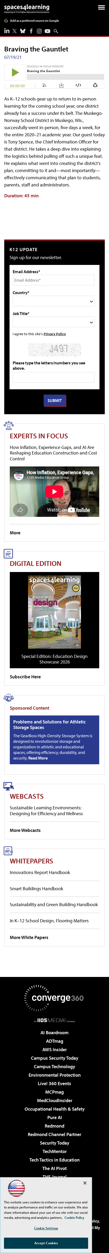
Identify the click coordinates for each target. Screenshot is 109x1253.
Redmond (54, 1126)
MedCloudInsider (54, 1100)
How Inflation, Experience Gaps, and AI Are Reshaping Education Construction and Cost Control (53, 453)
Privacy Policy (55, 333)
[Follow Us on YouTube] (47, 31)
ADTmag (54, 1041)
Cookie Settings (46, 1228)
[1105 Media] (54, 1020)
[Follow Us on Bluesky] (22, 31)
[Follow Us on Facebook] (31, 31)
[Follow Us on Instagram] (39, 31)
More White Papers (29, 937)
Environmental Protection (55, 1075)
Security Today (54, 1143)
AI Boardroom (54, 1032)
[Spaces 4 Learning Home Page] (26, 9)
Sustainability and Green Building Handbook (54, 904)
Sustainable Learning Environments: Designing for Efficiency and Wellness (46, 811)
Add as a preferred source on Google (34, 21)
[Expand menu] (101, 8)
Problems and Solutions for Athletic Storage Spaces (49, 724)
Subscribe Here (25, 677)
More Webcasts (25, 830)
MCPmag (54, 1092)
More (15, 533)
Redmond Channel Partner (54, 1134)
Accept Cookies (46, 1243)
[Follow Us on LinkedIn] (7, 30)
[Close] (85, 1183)
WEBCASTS (27, 796)
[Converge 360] (54, 998)
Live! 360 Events (54, 1083)
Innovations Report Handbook (40, 872)
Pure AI (54, 1117)
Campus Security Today (54, 1058)
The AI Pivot (54, 1168)
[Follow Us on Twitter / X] (14, 31)
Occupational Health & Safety (55, 1109)
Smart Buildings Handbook (36, 888)
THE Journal (55, 1177)
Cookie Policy (74, 1217)
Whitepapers (31, 860)
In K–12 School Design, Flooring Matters (49, 921)
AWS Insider (54, 1049)
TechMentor (55, 1151)
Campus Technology (54, 1066)
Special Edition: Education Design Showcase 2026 (54, 659)
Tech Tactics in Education (54, 1160)
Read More (38, 758)
